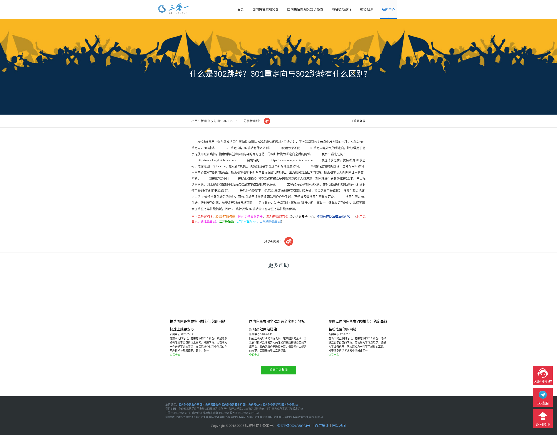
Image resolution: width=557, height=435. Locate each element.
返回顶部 (543, 424)
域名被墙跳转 (341, 9)
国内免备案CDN (252, 404)
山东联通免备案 (270, 221)
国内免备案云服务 (210, 404)
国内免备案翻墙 (271, 404)
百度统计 (322, 426)
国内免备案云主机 (231, 404)
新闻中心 (388, 9)
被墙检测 (366, 9)
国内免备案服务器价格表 (305, 9)
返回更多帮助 (278, 370)
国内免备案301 (289, 404)
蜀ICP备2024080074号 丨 (295, 426)
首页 (240, 9)
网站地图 (339, 426)
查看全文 (175, 354)
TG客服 (543, 403)
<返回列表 (359, 121)
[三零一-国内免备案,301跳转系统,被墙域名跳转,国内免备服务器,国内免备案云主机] (173, 9)
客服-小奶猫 (543, 381)
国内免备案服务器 (265, 9)
